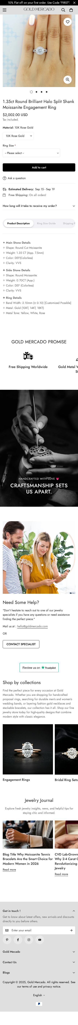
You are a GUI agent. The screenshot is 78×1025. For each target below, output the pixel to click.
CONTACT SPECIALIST (21, 644)
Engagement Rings (16, 779)
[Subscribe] (71, 930)
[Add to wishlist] (67, 22)
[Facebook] (18, 939)
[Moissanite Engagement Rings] (28, 749)
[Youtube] (39, 939)
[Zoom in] (67, 80)
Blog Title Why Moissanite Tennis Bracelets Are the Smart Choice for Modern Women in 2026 (28, 859)
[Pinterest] (7, 939)
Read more (9, 869)
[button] (71, 10)
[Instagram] (28, 939)
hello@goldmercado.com (32, 626)
